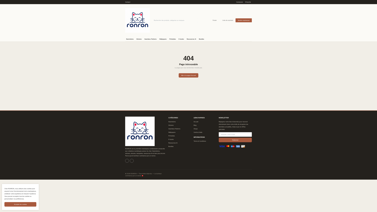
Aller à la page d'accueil (188, 75)
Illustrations (130, 39)
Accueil (196, 121)
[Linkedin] (127, 161)
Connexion (239, 2)
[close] (37, 186)
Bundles (201, 39)
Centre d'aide (198, 132)
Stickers (139, 39)
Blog (195, 125)
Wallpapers (163, 39)
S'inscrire (248, 2)
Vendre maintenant (244, 20)
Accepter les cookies (20, 204)
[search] (195, 20)
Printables (172, 39)
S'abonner (235, 140)
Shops (196, 129)
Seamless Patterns (150, 39)
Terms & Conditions (200, 141)
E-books (181, 39)
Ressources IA (191, 39)
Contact (127, 2)
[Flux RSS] (132, 161)
